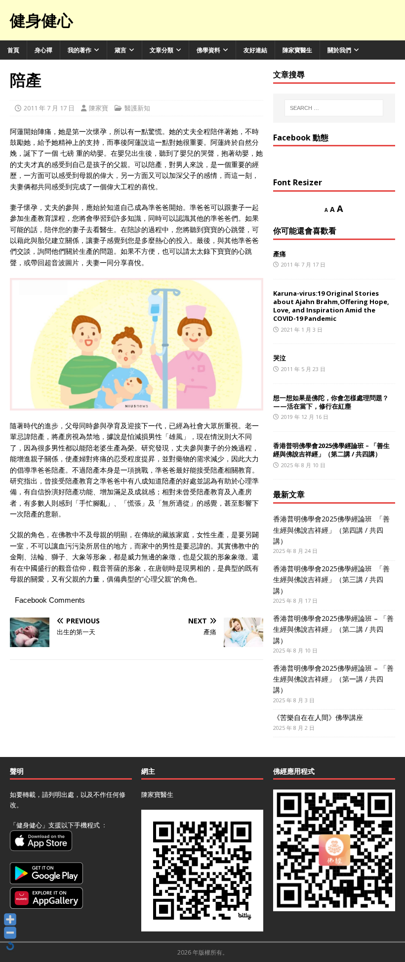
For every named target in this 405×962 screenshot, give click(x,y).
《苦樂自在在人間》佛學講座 (318, 717)
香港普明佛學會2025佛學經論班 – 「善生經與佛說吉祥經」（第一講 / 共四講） (333, 679)
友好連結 (255, 50)
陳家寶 (98, 107)
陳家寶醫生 (297, 50)
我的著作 (79, 50)
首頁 (13, 50)
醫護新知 (137, 107)
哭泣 (279, 357)
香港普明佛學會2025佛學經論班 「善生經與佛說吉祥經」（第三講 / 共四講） (331, 579)
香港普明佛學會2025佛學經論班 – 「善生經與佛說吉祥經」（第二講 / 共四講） (331, 449)
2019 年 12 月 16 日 (304, 416)
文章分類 (161, 50)
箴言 (120, 50)
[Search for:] (334, 108)
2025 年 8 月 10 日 (303, 465)
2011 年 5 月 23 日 (303, 369)
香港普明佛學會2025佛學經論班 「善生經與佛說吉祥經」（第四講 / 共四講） (331, 530)
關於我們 (339, 50)
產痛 (279, 253)
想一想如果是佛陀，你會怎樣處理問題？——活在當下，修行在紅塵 (331, 402)
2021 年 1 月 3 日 (302, 329)
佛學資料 (208, 50)
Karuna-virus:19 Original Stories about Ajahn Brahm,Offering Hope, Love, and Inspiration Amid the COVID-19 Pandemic (331, 306)
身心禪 (43, 50)
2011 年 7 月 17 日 (49, 107)
